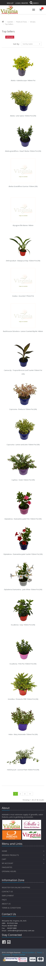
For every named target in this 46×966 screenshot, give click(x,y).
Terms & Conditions (11, 908)
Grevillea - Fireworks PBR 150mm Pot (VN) (23, 699)
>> (30, 794)
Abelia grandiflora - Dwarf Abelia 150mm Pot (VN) (23, 151)
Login (17, 3)
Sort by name (28, 44)
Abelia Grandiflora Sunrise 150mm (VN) (23, 186)
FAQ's (4, 899)
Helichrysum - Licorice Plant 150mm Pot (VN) (23, 770)
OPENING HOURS (9, 871)
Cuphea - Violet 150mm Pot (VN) (23, 480)
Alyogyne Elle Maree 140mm (23, 225)
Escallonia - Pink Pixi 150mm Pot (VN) (23, 664)
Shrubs (32, 22)
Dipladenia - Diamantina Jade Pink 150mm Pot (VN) (23, 519)
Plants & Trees (21, 22)
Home (4, 851)
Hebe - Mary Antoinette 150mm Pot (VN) (23, 734)
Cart (4, 859)
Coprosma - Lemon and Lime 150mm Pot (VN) (23, 444)
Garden (10, 22)
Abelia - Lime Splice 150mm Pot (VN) (23, 116)
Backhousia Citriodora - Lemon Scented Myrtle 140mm (23, 331)
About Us (6, 904)
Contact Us (7, 891)
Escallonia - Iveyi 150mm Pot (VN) (23, 625)
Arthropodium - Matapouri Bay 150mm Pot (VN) (23, 261)
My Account (7, 863)
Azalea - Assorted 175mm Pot (23, 296)
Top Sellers (9, 24)
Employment (8, 895)
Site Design (6, 954)
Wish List (10, 3)
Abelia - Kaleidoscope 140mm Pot (23, 80)
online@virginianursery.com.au (21, 930)
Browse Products (10, 855)
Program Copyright (19, 954)
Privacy (39, 952)
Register (25, 3)
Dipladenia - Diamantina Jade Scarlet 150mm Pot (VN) (23, 554)
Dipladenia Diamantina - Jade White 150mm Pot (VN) (23, 589)
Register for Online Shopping (16, 887)
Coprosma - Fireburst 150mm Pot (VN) (23, 409)
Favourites (7, 867)
